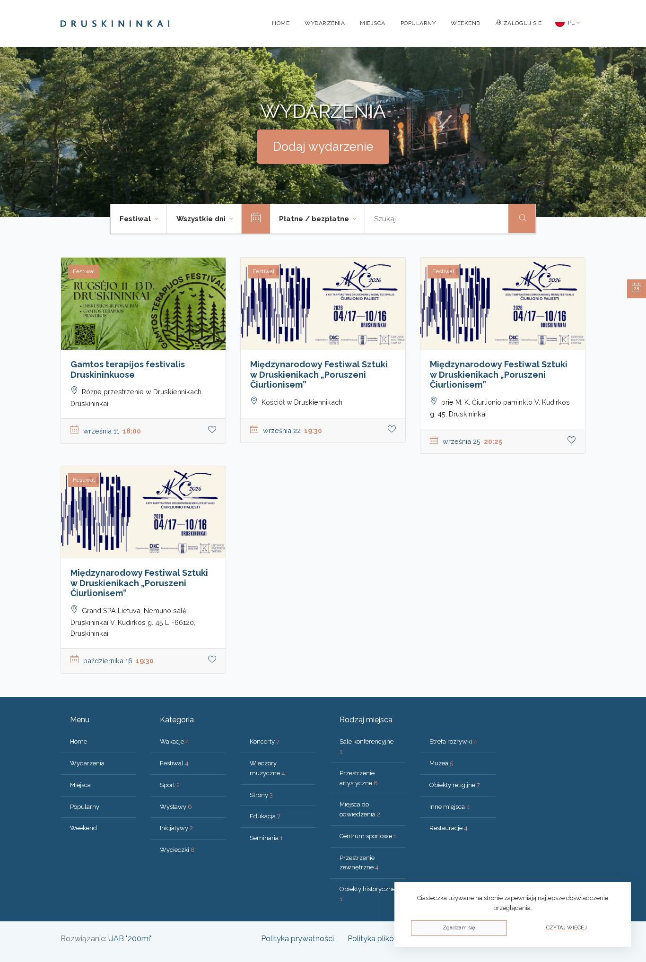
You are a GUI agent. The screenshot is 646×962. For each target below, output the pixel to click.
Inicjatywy (176, 828)
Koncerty (264, 741)
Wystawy (176, 806)
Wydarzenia (325, 23)
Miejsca (372, 23)
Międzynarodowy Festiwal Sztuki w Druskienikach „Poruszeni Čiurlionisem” (319, 374)
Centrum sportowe (368, 836)
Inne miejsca (449, 806)
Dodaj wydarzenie (323, 146)
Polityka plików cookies (388, 938)
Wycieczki (177, 849)
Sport (170, 785)
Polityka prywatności (297, 938)
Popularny (418, 23)
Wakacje (174, 741)
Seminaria (266, 837)
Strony (261, 794)
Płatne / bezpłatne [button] (315, 219)
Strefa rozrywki (453, 741)
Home (280, 23)
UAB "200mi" (130, 938)
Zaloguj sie (521, 23)
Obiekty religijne (454, 785)
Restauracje (448, 828)
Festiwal (174, 763)
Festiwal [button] (136, 219)
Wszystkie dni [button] (201, 219)
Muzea (441, 763)
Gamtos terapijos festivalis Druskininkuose (127, 369)
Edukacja (265, 816)
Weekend (465, 23)
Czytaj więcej (566, 928)
